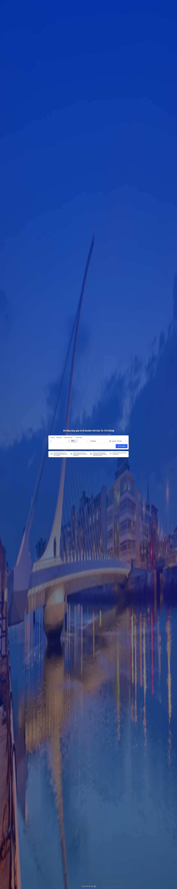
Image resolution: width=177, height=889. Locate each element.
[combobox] (51, 441)
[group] (59, 441)
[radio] (52, 437)
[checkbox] (78, 437)
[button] (146, 2)
